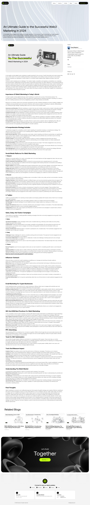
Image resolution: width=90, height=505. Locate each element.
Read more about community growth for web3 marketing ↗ (19, 253)
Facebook (33, 487)
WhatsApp (40, 487)
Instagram (52, 487)
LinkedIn (46, 487)
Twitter (59, 487)
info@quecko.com (71, 502)
